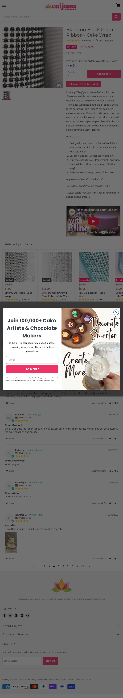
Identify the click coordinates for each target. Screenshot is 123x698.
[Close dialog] (116, 312)
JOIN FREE (32, 369)
